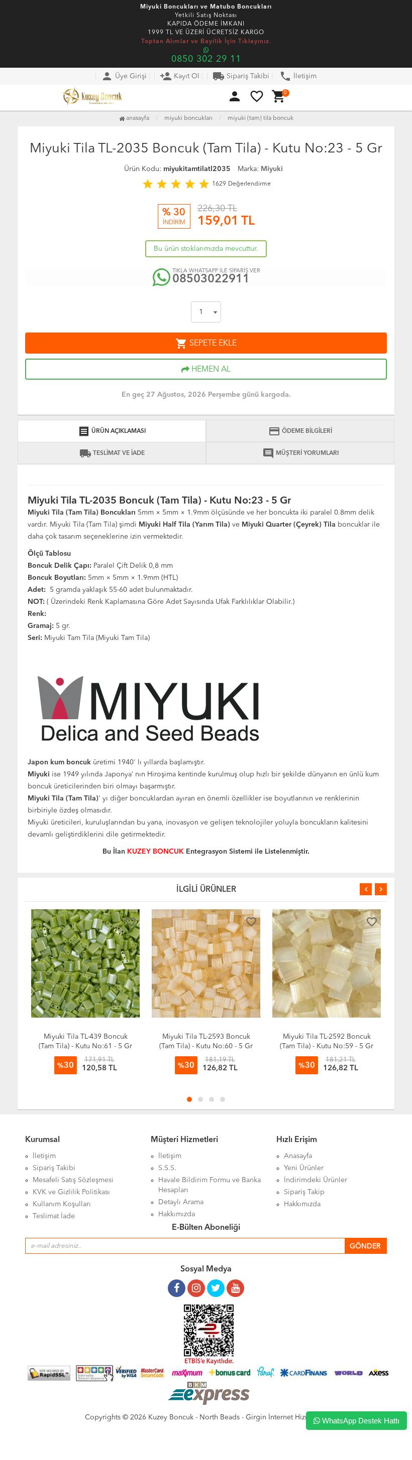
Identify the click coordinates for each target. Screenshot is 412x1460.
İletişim (298, 76)
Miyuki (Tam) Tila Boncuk (260, 118)
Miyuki (272, 169)
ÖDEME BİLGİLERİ (300, 431)
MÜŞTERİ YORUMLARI (300, 453)
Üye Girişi (124, 76)
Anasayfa (137, 118)
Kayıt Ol (179, 76)
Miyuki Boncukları (188, 118)
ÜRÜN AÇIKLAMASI (112, 431)
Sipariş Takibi (241, 76)
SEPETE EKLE (206, 344)
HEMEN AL (210, 370)
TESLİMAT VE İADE (112, 453)
